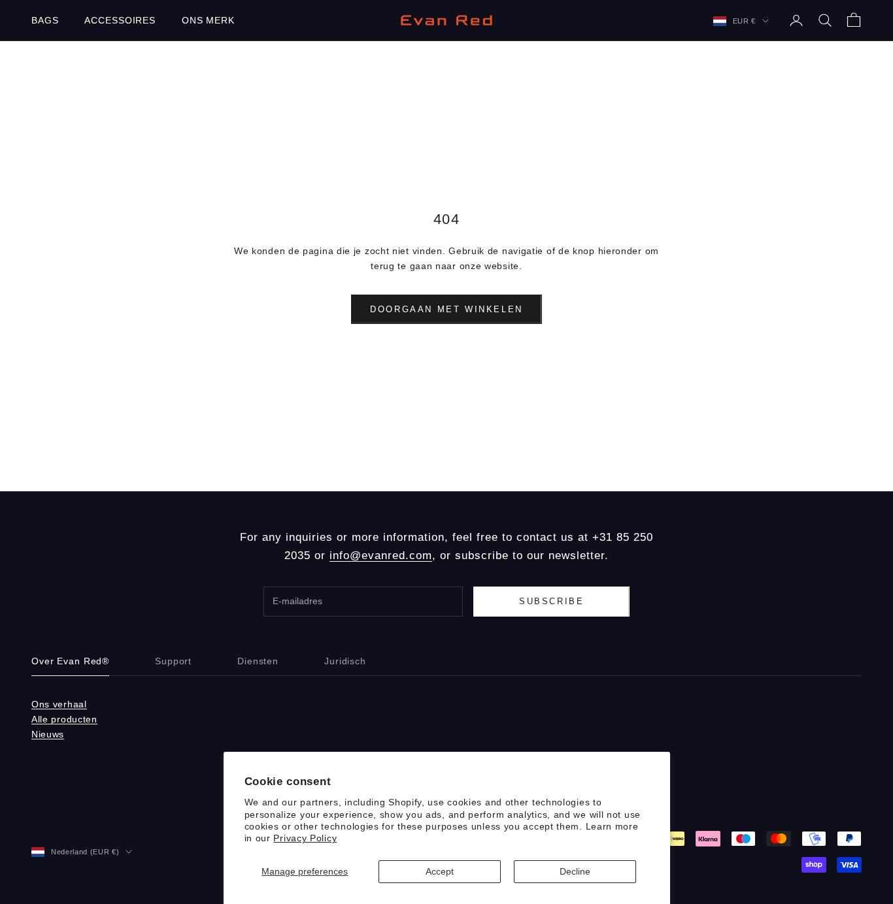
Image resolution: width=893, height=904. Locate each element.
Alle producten (64, 719)
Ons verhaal (59, 704)
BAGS (44, 20)
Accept (440, 871)
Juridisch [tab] (345, 661)
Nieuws (47, 734)
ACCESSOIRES (120, 20)
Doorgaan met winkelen (446, 309)
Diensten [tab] (257, 661)
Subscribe (551, 601)
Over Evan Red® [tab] (70, 661)
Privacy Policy (305, 838)
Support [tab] (173, 661)
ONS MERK (208, 20)
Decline (575, 871)
